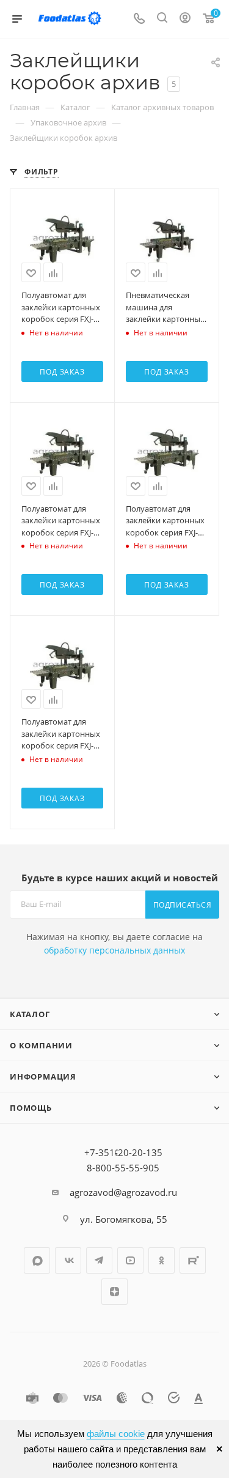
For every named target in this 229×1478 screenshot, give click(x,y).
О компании (41, 1045)
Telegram (99, 1260)
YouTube (130, 1260)
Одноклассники (161, 1260)
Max (37, 1260)
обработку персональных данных (114, 950)
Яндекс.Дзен (114, 1291)
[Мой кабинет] (185, 19)
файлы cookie (116, 1433)
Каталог (30, 1014)
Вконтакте (68, 1260)
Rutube (193, 1260)
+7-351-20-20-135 (123, 1152)
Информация (43, 1076)
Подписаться (182, 905)
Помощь (31, 1107)
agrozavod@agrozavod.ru (123, 1192)
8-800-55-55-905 (123, 1168)
